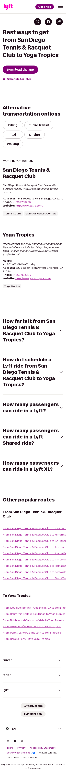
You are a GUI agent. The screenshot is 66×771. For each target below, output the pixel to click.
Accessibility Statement (43, 747)
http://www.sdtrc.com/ (29, 205)
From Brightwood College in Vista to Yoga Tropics (33, 620)
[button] (60, 6)
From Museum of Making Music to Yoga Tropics (32, 626)
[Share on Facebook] (48, 22)
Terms (10, 747)
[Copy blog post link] (59, 22)
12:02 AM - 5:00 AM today (20, 264)
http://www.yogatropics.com (33, 278)
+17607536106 (22, 275)
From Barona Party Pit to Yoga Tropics (26, 639)
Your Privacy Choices (18, 752)
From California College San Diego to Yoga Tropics (34, 614)
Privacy (21, 747)
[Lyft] (8, 6)
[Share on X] (38, 22)
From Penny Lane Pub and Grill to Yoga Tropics (32, 632)
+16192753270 (22, 202)
